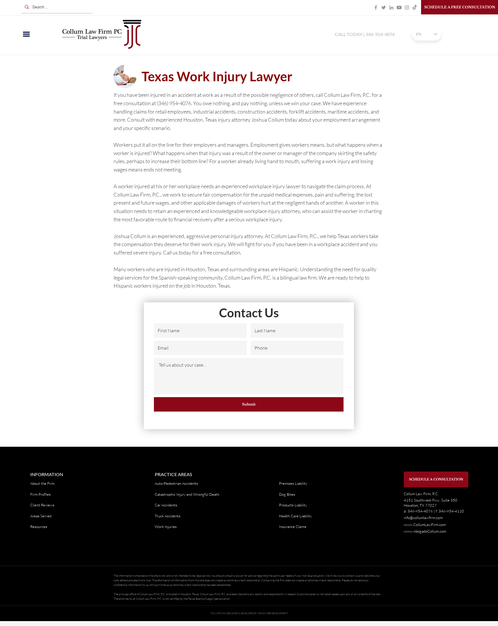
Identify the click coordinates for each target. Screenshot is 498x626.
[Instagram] (407, 7)
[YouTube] (399, 7)
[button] (26, 34)
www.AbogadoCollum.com (425, 531)
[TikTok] (415, 7)
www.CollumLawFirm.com (425, 524)
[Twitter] (383, 7)
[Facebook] (376, 7)
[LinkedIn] (391, 7)
